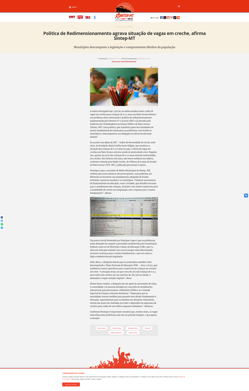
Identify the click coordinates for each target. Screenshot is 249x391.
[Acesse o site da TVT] (81, 17)
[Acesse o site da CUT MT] (73, 17)
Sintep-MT (148, 328)
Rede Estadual (102, 328)
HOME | (118, 27)
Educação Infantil (133, 328)
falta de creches (133, 333)
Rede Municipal (117, 328)
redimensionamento (116, 333)
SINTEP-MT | (124, 27)
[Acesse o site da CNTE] (89, 17)
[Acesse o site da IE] (95, 17)
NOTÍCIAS (130, 27)
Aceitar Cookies (71, 384)
